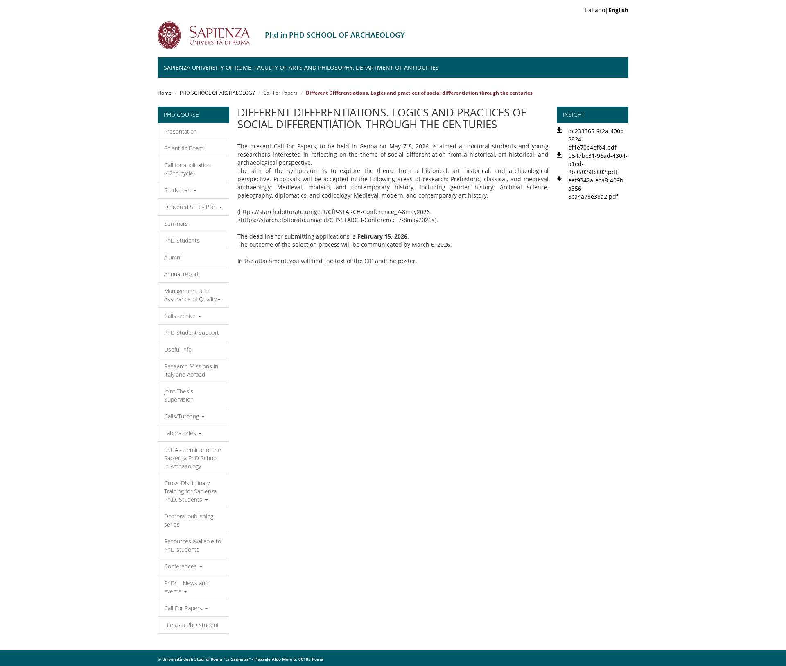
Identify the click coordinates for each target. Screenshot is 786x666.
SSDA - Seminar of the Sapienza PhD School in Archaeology (192, 458)
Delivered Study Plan (191, 207)
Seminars (176, 223)
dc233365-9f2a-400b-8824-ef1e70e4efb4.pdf (597, 139)
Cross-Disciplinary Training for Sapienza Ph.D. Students (190, 491)
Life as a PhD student (191, 625)
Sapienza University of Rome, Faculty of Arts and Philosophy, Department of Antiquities (301, 67)
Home (165, 92)
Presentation (180, 131)
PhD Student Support (191, 332)
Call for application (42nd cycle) (187, 169)
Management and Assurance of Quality (190, 295)
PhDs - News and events (186, 587)
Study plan (178, 190)
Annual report (181, 274)
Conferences (181, 566)
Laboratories (181, 433)
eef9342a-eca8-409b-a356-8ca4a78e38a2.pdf (597, 188)
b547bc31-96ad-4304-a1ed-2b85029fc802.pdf (598, 164)
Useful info (178, 349)
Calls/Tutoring (182, 416)
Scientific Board (184, 148)
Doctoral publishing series (188, 520)
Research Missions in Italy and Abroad (191, 370)
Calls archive (180, 316)
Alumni (172, 257)
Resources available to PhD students (192, 545)
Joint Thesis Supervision (179, 395)
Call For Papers (184, 608)
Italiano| (606, 10)
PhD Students (182, 240)
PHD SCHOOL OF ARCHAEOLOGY (217, 92)
